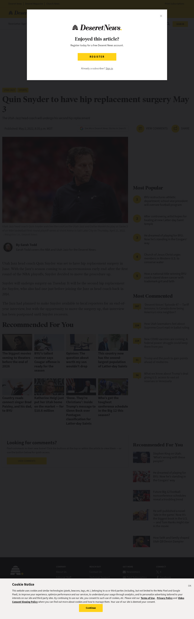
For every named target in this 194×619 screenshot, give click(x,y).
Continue (91, 608)
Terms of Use (148, 598)
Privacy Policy (165, 598)
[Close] (190, 586)
